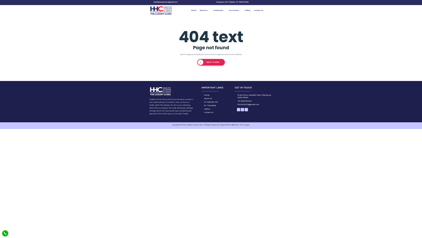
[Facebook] (238, 109)
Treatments (218, 10)
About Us (203, 10)
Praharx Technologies (241, 125)
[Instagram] (246, 109)
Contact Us (258, 10)
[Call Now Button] (5, 233)
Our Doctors (234, 10)
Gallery (248, 10)
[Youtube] (242, 109)
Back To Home (209, 62)
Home (193, 10)
